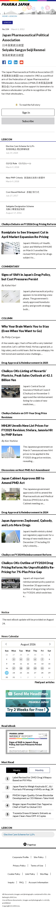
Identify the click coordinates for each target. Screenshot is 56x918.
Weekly (16, 770)
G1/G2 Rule (11, 163)
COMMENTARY (10, 266)
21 (42, 668)
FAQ (21, 882)
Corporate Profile (20, 857)
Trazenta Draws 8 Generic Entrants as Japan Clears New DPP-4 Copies (32, 814)
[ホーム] (15, 3)
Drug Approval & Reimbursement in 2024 (24, 512)
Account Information (38, 882)
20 (35, 668)
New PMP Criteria (14, 177)
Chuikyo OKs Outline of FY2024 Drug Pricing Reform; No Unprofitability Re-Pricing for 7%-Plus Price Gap (28, 567)
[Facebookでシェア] (4, 61)
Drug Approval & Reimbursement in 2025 (24, 362)
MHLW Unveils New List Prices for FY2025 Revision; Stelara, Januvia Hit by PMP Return (27, 430)
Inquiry (11, 882)
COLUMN (6, 318)
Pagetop (31, 844)
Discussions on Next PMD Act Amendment (25, 470)
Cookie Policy (14, 874)
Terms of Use (37, 865)
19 (28, 668)
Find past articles (45, 682)
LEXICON (13, 16)
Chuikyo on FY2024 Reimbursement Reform (26, 554)
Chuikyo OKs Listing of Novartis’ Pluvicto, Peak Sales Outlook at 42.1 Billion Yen (26, 375)
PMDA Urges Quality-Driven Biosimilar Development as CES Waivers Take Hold (33, 796)
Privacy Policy (19, 865)
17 (14, 668)
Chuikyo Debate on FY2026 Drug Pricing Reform (28, 224)
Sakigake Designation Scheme (20, 206)
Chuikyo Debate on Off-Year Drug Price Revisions (24, 415)
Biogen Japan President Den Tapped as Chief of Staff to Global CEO (32, 805)
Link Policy (30, 874)
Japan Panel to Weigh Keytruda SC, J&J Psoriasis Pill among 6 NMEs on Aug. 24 (33, 788)
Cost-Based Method (15, 192)
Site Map (44, 874)
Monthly (39, 770)
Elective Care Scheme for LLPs (20, 146)
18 (21, 668)
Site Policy (38, 857)
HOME (5, 16)
